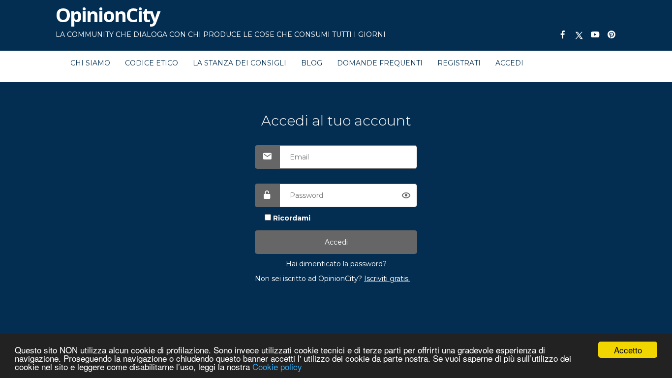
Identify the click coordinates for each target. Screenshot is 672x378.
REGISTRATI (459, 63)
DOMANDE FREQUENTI (380, 63)
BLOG (311, 63)
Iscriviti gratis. (387, 278)
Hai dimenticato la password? (336, 263)
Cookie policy (277, 366)
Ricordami (291, 218)
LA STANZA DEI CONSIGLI (239, 63)
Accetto (628, 350)
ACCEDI (509, 63)
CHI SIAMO (90, 63)
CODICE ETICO (151, 63)
